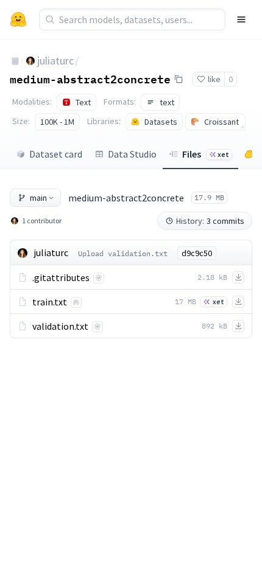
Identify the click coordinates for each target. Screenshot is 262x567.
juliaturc (55, 61)
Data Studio (132, 154)
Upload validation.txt (123, 253)
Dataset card (55, 154)
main (38, 197)
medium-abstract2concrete (90, 78)
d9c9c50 (197, 253)
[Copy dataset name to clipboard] (178, 79)
